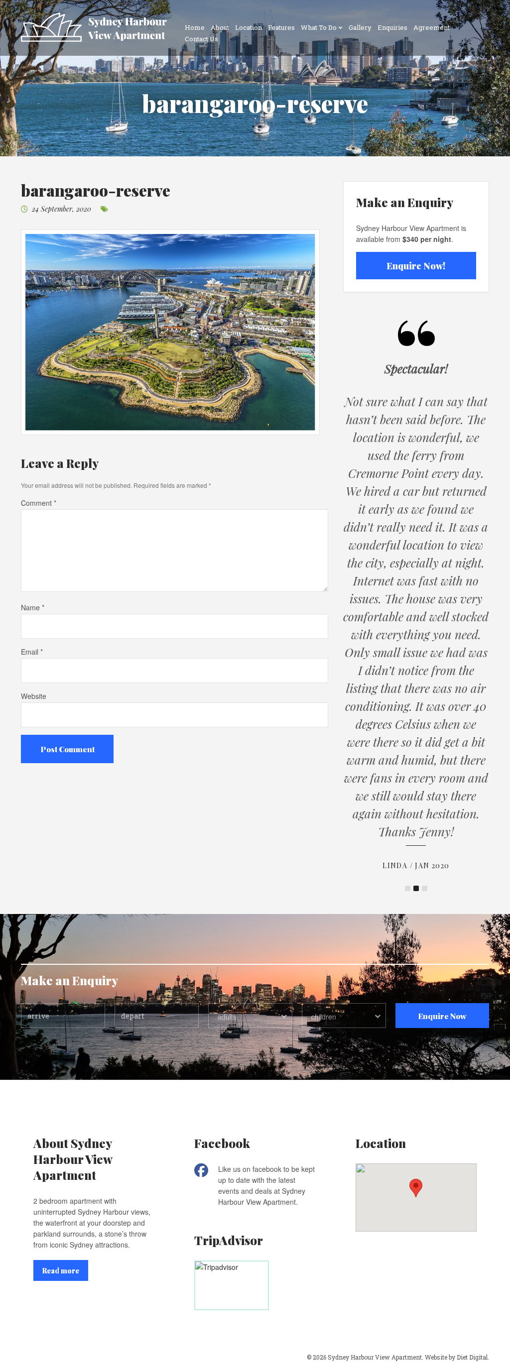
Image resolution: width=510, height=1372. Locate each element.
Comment (38, 503)
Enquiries (392, 27)
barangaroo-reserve (95, 190)
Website (33, 696)
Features (281, 27)
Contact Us (201, 38)
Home (195, 27)
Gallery (360, 27)
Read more (60, 1270)
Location (248, 27)
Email (32, 652)
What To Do (319, 27)
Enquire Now (442, 1016)
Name (32, 607)
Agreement (431, 27)
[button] (415, 1188)
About (220, 27)
